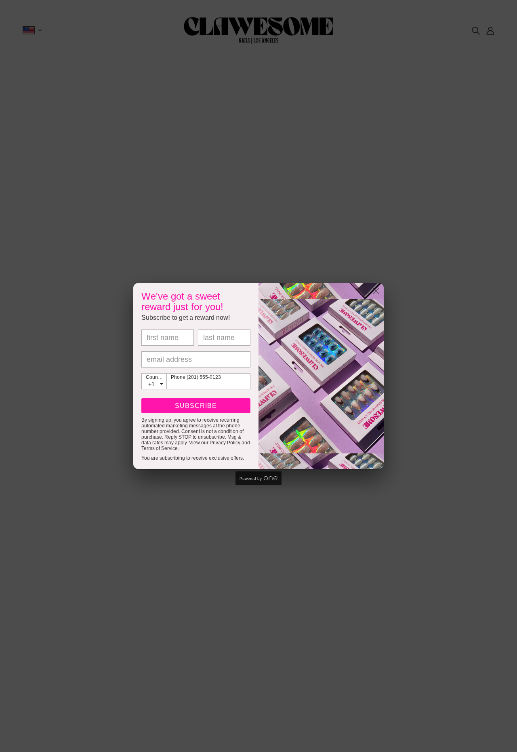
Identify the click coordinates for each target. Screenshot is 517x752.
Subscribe (196, 405)
